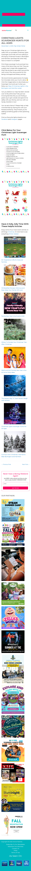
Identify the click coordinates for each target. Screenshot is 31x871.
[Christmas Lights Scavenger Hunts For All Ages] (15, 413)
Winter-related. (14, 234)
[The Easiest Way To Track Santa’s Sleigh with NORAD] (15, 385)
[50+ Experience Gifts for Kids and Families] (15, 247)
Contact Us (15, 848)
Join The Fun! (15, 488)
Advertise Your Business (15, 846)
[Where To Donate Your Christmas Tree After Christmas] (15, 329)
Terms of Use (15, 852)
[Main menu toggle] (28, 30)
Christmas (11, 232)
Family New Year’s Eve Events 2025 (12, 316)
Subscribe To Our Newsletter (15, 844)
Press (15, 850)
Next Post (25, 464)
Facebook (4, 119)
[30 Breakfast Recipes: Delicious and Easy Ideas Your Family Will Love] (15, 275)
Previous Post (6, 464)
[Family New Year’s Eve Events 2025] (15, 303)
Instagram (14, 119)
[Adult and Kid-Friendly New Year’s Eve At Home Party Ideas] (15, 357)
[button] (16, 30)
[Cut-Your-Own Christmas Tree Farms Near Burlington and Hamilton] (15, 441)
